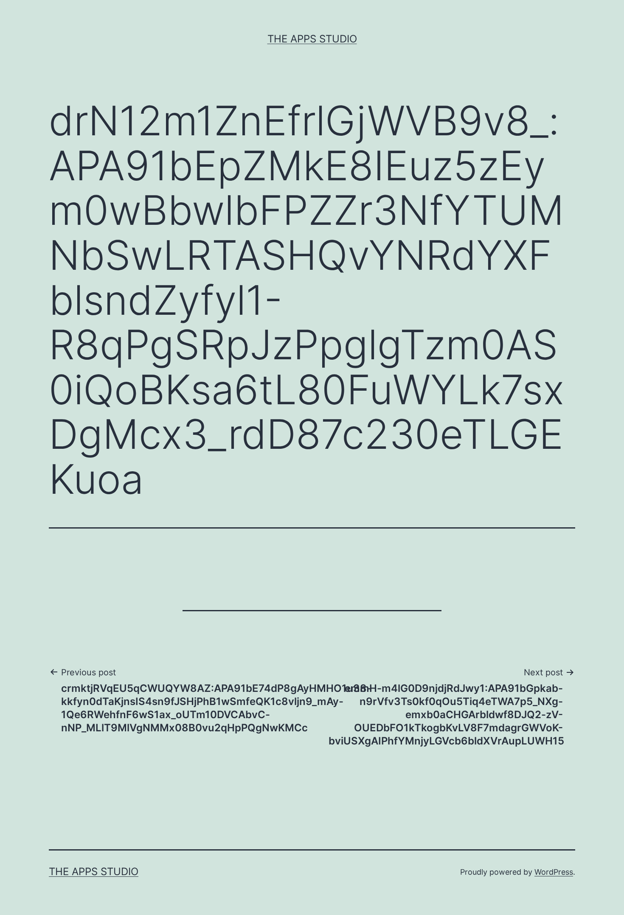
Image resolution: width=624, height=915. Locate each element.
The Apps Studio (312, 39)
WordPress (553, 871)
